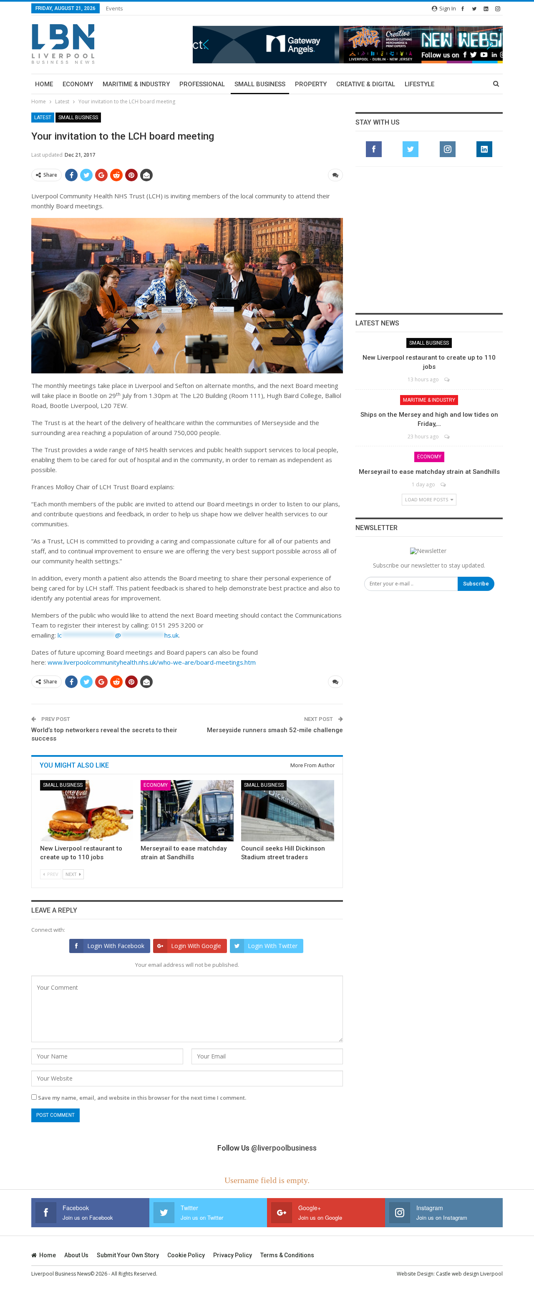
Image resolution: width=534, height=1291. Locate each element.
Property (311, 84)
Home (44, 84)
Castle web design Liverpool (469, 1273)
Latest (42, 117)
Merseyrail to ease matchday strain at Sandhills (429, 471)
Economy (78, 84)
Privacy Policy (232, 1255)
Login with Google (196, 946)
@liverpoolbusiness (284, 1147)
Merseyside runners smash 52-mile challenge (275, 730)
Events (114, 8)
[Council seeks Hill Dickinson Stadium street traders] (287, 810)
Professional (202, 84)
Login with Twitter (272, 946)
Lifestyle (419, 84)
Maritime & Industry (136, 84)
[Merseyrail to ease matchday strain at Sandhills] (187, 810)
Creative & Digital (365, 84)
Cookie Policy (186, 1255)
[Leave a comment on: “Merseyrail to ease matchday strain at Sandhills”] (444, 484)
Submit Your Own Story (128, 1255)
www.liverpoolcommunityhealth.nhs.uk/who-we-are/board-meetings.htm (152, 662)
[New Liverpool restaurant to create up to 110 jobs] (86, 810)
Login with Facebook (115, 946)
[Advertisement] (429, 239)
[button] (348, 44)
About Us (76, 1255)
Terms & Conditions (287, 1255)
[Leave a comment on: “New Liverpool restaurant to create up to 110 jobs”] (447, 379)
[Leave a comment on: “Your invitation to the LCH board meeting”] (335, 175)
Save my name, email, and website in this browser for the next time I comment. (142, 1097)
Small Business (259, 84)
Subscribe (476, 583)
